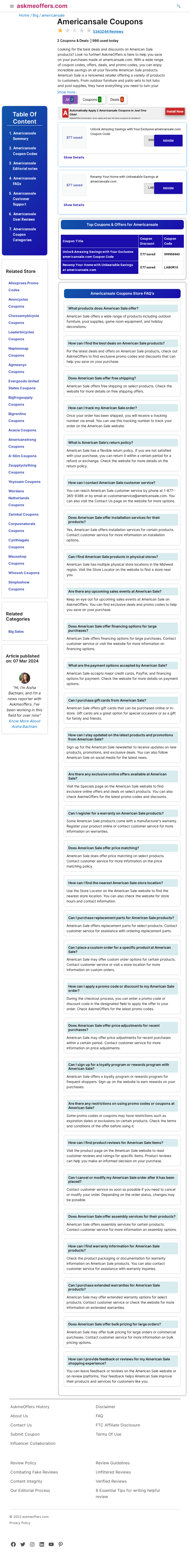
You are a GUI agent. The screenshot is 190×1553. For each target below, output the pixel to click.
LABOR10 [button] (161, 188)
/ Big (34, 15)
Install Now (175, 111)
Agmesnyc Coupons (17, 368)
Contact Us (21, 1424)
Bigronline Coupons (17, 417)
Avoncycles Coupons (18, 302)
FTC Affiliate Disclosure (118, 1424)
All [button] (69, 99)
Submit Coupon (25, 1434)
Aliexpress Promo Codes (23, 286)
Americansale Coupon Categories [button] (24, 234)
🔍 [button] (178, 6)
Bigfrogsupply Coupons (20, 400)
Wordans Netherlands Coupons (18, 498)
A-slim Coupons (22, 456)
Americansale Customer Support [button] (24, 199)
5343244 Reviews (108, 31)
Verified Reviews (111, 1481)
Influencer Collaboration (32, 1443)
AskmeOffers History (29, 1406)
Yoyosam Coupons (24, 481)
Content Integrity (26, 1481)
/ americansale (52, 15)
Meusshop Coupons (17, 559)
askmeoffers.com (42, 5)
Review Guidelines (113, 1462)
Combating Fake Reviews (34, 1472)
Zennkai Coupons (23, 514)
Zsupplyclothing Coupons (22, 468)
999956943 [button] (161, 140)
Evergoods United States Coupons (23, 384)
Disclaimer (105, 1406)
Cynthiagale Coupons (18, 543)
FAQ (99, 1415)
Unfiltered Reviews (113, 1472)
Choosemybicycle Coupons (23, 319)
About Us (19, 1415)
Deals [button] (116, 99)
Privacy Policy (19, 1523)
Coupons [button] (92, 99)
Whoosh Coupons (24, 573)
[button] (11, 7)
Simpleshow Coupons (18, 585)
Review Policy (23, 1462)
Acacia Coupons (22, 430)
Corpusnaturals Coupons (21, 527)
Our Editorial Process (30, 1490)
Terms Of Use (108, 1434)
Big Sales (16, 631)
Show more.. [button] (67, 92)
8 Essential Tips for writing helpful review (128, 1493)
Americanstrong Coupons (22, 442)
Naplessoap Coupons (18, 351)
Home (24, 15)
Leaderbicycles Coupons (21, 335)
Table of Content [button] (25, 118)
